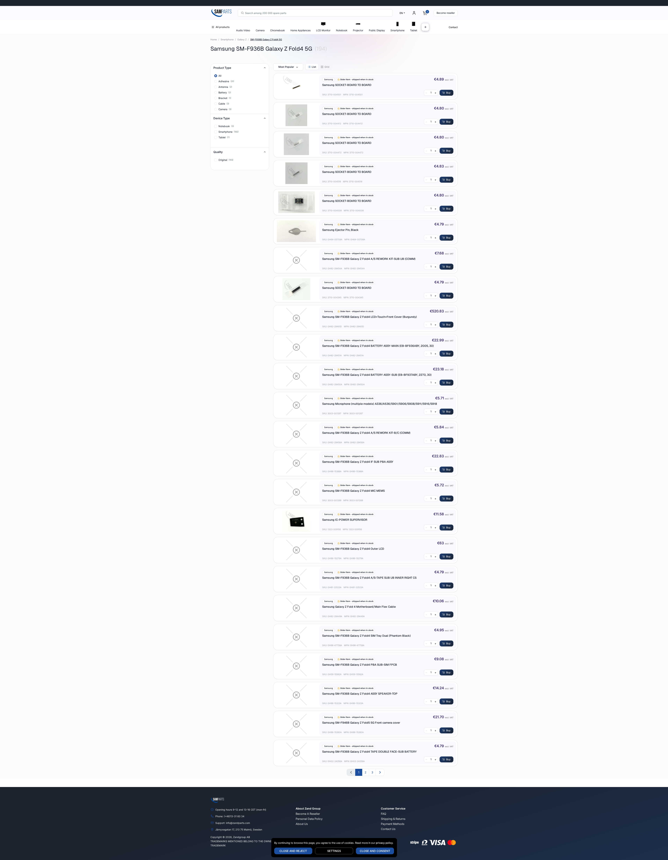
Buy (448, 92)
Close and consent (375, 851)
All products (222, 26)
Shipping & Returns (393, 819)
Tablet (413, 30)
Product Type (222, 67)
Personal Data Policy (309, 819)
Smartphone (397, 30)
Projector (358, 30)
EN (401, 13)
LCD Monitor (323, 30)
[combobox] (315, 13)
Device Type (221, 118)
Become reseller (446, 12)
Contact (453, 27)
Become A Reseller (308, 813)
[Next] (425, 27)
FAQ (383, 813)
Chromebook (277, 30)
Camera (260, 30)
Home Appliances (300, 30)
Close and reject (293, 851)
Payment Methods (392, 824)
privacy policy (384, 842)
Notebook (341, 30)
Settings (334, 851)
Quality (218, 152)
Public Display (377, 30)
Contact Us (388, 829)
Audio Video (243, 30)
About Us (302, 824)
